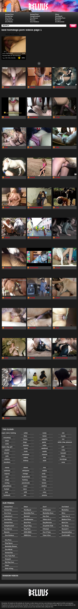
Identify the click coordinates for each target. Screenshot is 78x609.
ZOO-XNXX (26, 532)
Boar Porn (26, 522)
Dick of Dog (8, 568)
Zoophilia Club (46, 526)
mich (45, 460)
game (45, 442)
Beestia (32, 20)
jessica (45, 495)
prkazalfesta (8, 486)
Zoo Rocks (9, 22)
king (46, 480)
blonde (8, 453)
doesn (27, 467)
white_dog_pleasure (65, 443)
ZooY (43, 507)
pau (8, 477)
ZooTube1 (64, 507)
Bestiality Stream (10, 546)
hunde (64, 436)
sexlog (8, 483)
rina (45, 467)
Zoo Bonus (34, 18)
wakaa (45, 470)
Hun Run (44, 516)
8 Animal (44, 529)
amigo (8, 480)
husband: (8, 495)
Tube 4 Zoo (45, 535)
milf (6, 58)
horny (26, 439)
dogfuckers (27, 477)
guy (8, 492)
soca (64, 462)
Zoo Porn (7, 540)
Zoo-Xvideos (34, 22)
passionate (27, 483)
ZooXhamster (59, 22)
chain (8, 441)
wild (27, 492)
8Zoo (62, 513)
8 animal (39, 6)
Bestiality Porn (60, 18)
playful (8, 450)
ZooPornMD (64, 535)
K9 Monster (45, 510)
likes (27, 436)
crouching (8, 437)
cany (45, 492)
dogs (27, 442)
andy (45, 473)
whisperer (26, 470)
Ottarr (57, 14)
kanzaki (13, 58)
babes (27, 457)
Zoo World (7, 549)
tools (27, 451)
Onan (6, 565)
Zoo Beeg (63, 526)
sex (27, 495)
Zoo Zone (8, 18)
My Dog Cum (8, 562)
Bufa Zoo (63, 522)
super (26, 486)
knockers (8, 462)
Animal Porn (9, 14)
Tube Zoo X (64, 516)
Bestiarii (58, 20)
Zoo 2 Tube (45, 532)
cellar (27, 433)
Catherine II (9, 20)
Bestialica (64, 510)
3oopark (7, 559)
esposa (8, 473)
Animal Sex (9, 16)
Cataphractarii (35, 16)
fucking (26, 480)
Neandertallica (65, 532)
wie (64, 433)
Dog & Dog (26, 526)
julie (8, 456)
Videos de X (45, 519)
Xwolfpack (58, 16)
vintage (27, 473)
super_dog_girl (8, 447)
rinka (9, 58)
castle (45, 451)
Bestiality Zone (46, 513)
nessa (8, 467)
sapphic (46, 439)
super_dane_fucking (9, 433)
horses (46, 477)
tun (64, 439)
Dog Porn (25, 529)
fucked (8, 489)
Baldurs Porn (65, 519)
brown (45, 483)
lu (45, 489)
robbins (8, 459)
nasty (46, 433)
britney (26, 460)
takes (64, 456)
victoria (45, 454)
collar (46, 445)
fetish (46, 436)
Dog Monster (46, 522)
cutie (8, 444)
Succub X (63, 529)
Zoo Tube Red (9, 556)
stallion (46, 486)
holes (27, 448)
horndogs (64, 459)
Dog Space (8, 543)
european (26, 454)
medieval (45, 448)
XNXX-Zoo (26, 535)
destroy (27, 445)
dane (27, 489)
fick (45, 457)
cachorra (8, 470)
